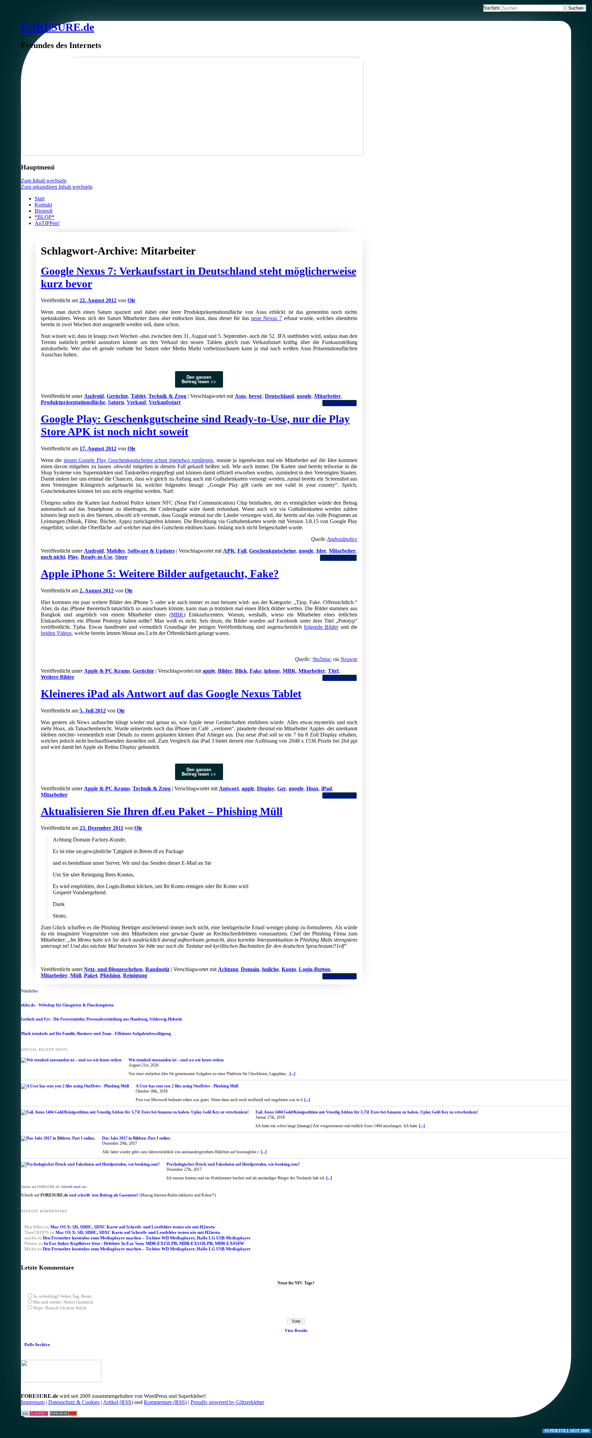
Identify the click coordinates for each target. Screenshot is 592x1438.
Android (94, 396)
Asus (240, 396)
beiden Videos (56, 633)
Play (73, 557)
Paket (90, 975)
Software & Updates (151, 551)
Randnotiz (157, 969)
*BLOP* (44, 217)
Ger (281, 788)
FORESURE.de (57, 27)
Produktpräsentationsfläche (73, 402)
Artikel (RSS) (118, 1402)
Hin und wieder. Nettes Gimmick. (63, 1302)
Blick (241, 671)
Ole (131, 300)
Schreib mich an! (74, 1187)
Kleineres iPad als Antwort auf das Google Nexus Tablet (171, 693)
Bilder (225, 671)
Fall (241, 551)
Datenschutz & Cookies (74, 1402)
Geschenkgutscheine (272, 551)
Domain (250, 969)
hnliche (270, 969)
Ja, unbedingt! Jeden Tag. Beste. (62, 1296)
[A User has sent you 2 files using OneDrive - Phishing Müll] (75, 1086)
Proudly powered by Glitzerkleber (227, 1402)
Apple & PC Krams (107, 671)
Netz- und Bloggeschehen (113, 969)
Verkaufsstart (165, 402)
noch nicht (53, 557)
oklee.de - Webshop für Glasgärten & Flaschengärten (67, 1005)
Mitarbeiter (327, 396)
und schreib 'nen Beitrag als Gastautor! (103, 1195)
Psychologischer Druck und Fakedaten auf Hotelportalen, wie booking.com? (233, 1164)
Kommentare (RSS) (165, 1402)
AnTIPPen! (47, 223)
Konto (289, 969)
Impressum (33, 1402)
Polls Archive (37, 1344)
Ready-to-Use (96, 557)
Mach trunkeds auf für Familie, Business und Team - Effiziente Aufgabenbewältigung (96, 1033)
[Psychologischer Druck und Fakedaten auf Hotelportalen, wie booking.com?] (90, 1164)
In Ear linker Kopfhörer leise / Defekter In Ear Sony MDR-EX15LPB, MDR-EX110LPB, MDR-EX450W (144, 1243)
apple (208, 671)
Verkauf (136, 402)
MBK (177, 614)
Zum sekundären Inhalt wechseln (56, 187)
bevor (255, 396)
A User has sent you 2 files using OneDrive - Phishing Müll (187, 1086)
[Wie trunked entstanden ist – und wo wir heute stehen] (71, 1060)
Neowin (349, 659)
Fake (255, 671)
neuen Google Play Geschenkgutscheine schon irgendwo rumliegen (138, 460)
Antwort (229, 788)
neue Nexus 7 (266, 318)
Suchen (491, 8)
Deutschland (279, 396)
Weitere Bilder (57, 677)
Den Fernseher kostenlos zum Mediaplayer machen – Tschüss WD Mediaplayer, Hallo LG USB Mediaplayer (147, 1237)
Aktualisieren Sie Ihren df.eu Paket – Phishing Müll (162, 811)
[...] (292, 1073)
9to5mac (321, 659)
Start (40, 198)
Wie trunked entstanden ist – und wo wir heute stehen (176, 1060)
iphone (272, 671)
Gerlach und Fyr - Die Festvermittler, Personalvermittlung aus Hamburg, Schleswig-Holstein (101, 1019)
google (304, 396)
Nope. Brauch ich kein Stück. (60, 1307)
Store (121, 557)
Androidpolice (342, 539)
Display (265, 788)
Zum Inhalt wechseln (43, 181)
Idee (321, 551)
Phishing (110, 975)
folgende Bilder (321, 627)
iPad (326, 788)
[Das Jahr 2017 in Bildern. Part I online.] (58, 1138)
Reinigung (135, 975)
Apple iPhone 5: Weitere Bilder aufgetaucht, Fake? (160, 573)
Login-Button (314, 969)
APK (229, 551)
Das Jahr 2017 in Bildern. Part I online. (136, 1138)
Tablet (138, 396)
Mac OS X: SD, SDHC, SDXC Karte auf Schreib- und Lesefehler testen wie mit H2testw (132, 1226)
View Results (296, 1330)
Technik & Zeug (167, 396)
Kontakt (43, 205)
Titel (333, 671)
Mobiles (116, 551)
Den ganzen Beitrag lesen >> (199, 379)
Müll (75, 975)
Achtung (228, 969)
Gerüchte (117, 396)
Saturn (116, 402)
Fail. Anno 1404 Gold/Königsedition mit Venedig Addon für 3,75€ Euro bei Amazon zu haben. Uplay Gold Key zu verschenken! (367, 1112)
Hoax (312, 788)
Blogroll (43, 211)
